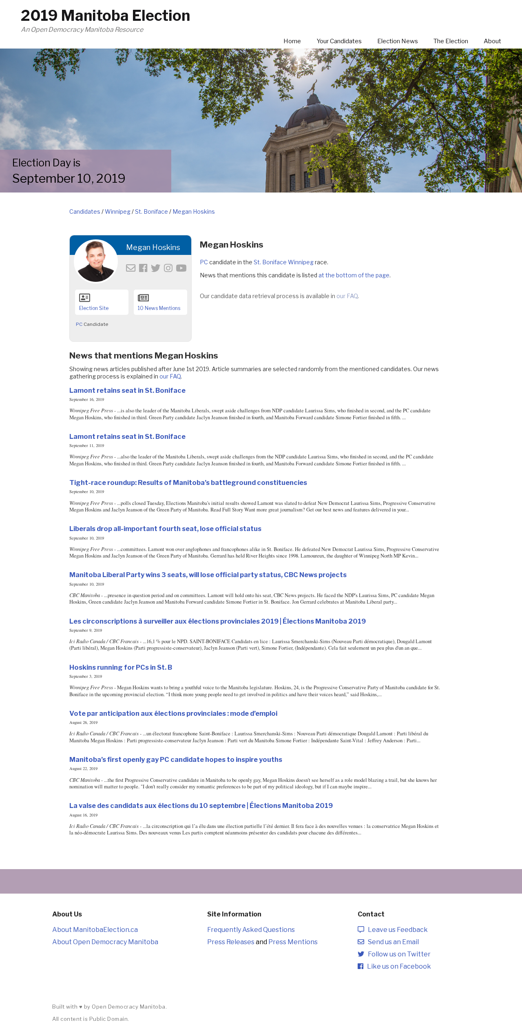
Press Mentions (293, 942)
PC (79, 324)
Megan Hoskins (194, 211)
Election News (397, 41)
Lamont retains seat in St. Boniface (127, 390)
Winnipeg (117, 211)
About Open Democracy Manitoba (105, 942)
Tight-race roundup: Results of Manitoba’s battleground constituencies (188, 482)
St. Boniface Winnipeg (284, 262)
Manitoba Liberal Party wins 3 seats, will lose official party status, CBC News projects (208, 575)
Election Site (93, 308)
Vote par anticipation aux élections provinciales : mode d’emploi (173, 713)
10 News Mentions (159, 308)
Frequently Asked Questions (251, 930)
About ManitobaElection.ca (95, 930)
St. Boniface (151, 211)
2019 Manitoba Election (105, 15)
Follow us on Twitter (397, 954)
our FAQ (347, 295)
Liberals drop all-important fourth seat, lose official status (165, 528)
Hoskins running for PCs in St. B (120, 667)
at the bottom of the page (354, 275)
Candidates (84, 211)
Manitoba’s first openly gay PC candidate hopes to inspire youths (175, 759)
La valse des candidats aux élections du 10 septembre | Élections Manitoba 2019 (201, 805)
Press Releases (230, 942)
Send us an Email (391, 942)
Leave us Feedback (396, 930)
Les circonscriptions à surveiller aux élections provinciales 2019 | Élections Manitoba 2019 (217, 621)
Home (292, 41)
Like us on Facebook (397, 966)
